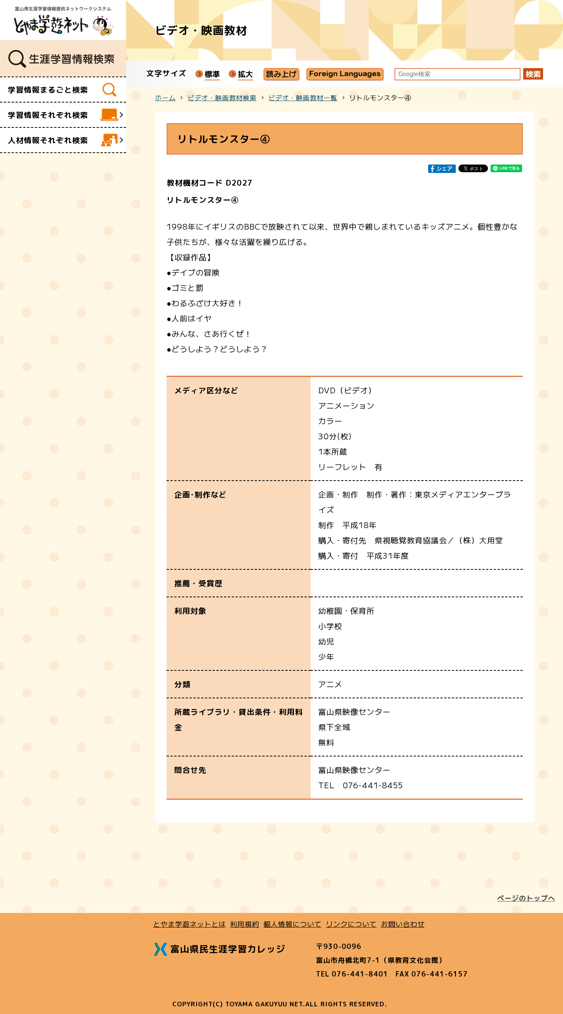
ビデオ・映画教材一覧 (302, 97)
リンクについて (351, 924)
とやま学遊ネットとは (189, 924)
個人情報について (292, 924)
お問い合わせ (403, 924)
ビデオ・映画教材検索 (222, 97)
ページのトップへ (526, 898)
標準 (212, 73)
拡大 (245, 73)
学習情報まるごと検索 (48, 89)
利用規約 (244, 924)
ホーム (165, 97)
